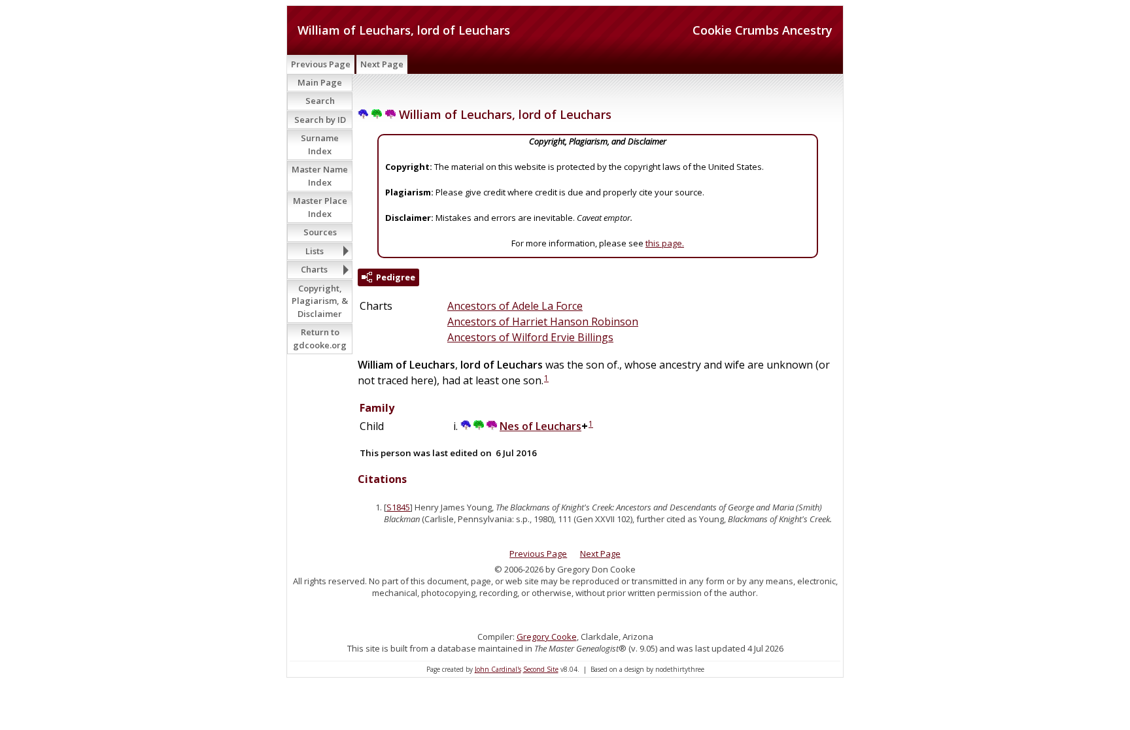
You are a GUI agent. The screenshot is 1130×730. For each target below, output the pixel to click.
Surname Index (320, 144)
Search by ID (320, 119)
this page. (664, 243)
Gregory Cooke (547, 636)
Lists (314, 251)
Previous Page (321, 64)
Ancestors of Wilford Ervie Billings (530, 337)
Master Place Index (320, 207)
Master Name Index (320, 175)
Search (320, 101)
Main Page (320, 82)
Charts (314, 269)
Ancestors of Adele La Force (515, 306)
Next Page (381, 64)
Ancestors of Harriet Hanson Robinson (542, 321)
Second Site (540, 669)
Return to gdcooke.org (320, 338)
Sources (320, 232)
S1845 (398, 507)
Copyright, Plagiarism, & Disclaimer (320, 301)
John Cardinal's (498, 669)
